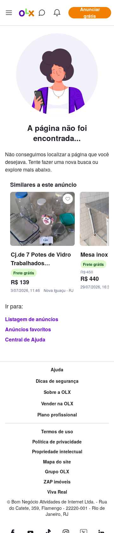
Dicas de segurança (57, 381)
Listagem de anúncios (31, 319)
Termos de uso (57, 431)
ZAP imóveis (57, 482)
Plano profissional (57, 415)
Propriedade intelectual (57, 452)
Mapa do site (57, 462)
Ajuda (57, 370)
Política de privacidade (57, 442)
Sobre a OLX (57, 392)
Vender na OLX (57, 404)
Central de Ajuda (25, 339)
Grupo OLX (57, 472)
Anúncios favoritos (28, 329)
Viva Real (57, 492)
